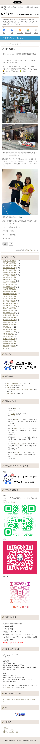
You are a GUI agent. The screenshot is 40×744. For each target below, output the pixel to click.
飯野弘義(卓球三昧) (9, 277)
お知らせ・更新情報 (9, 261)
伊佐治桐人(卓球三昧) (31, 250)
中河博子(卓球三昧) (9, 296)
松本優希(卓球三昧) (9, 332)
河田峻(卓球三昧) (8, 284)
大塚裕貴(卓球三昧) (9, 265)
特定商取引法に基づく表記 (10, 732)
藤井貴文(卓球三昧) (9, 270)
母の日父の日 (18, 419)
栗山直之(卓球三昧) (9, 320)
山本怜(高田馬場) (8, 336)
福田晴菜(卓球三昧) (9, 301)
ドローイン (10, 393)
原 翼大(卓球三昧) (9, 315)
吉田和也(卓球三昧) (9, 306)
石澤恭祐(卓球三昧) (9, 275)
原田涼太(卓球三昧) (9, 287)
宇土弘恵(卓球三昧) (9, 280)
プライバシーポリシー (9, 730)
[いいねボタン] (5, 244)
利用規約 (5, 728)
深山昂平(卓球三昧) (9, 282)
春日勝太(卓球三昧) (9, 313)
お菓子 (16, 408)
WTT (8, 387)
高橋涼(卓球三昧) (8, 310)
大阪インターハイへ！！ (14, 383)
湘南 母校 (10, 385)
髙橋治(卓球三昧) (8, 322)
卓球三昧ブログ (8, 327)
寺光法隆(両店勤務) (9, 289)
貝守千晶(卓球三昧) (9, 272)
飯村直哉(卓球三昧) (9, 329)
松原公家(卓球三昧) (9, 346)
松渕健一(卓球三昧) (9, 339)
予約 (4, 33)
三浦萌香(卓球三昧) (9, 343)
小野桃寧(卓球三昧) (9, 324)
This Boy (16, 452)
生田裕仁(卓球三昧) (9, 303)
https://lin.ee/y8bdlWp (9, 502)
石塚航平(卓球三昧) (9, 291)
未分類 (5, 348)
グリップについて (19, 437)
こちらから (7, 687)
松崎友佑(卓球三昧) (9, 268)
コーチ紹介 (20, 33)
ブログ (36, 33)
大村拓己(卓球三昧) (9, 263)
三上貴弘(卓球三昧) (9, 298)
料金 (12, 33)
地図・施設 (28, 33)
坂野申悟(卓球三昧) (9, 317)
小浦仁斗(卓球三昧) (9, 308)
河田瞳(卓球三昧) (8, 334)
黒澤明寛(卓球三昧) (9, 341)
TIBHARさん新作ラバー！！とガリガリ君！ (19, 389)
